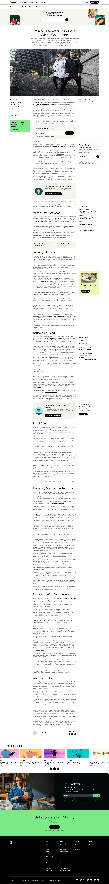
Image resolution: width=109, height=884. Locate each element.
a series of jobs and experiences (51, 600)
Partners (48, 849)
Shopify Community (65, 854)
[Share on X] (72, 734)
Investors (48, 847)
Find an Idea (17, 6)
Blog (11, 6)
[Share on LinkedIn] (75, 734)
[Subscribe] (66, 19)
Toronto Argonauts (40, 650)
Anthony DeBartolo (38, 221)
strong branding (56, 507)
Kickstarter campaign (59, 230)
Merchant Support (64, 844)
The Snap (38, 141)
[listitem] (54, 757)
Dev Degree (77, 849)
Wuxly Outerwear (37, 102)
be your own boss (57, 601)
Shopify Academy (64, 851)
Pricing (37, 2)
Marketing (31, 6)
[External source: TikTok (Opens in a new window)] (91, 880)
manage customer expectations (57, 316)
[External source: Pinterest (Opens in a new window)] (98, 880)
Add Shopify (83, 414)
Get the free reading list (53, 415)
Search (96, 6)
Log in (86, 2)
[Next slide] (58, 768)
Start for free (94, 2)
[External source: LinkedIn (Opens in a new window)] (95, 880)
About (47, 844)
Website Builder (64, 868)
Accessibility (49, 870)
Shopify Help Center (65, 847)
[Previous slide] (51, 768)
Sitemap (43, 880)
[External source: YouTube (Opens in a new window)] (84, 880)
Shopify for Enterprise (94, 847)
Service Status (49, 856)
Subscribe (96, 795)
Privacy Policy (91, 163)
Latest (36, 6)
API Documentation (79, 847)
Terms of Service (26, 880)
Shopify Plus (92, 844)
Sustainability (49, 866)
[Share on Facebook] (68, 734)
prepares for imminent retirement (45, 104)
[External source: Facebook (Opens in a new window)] (77, 880)
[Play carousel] (54, 768)
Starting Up (24, 6)
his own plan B (60, 154)
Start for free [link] (69, 133)
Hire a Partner (63, 849)
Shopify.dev (77, 844)
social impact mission (51, 392)
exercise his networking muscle (53, 338)
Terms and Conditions (85, 800)
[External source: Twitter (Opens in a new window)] (81, 880)
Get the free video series (53, 193)
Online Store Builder (65, 866)
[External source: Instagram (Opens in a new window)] (88, 880)
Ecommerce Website (65, 870)
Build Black (48, 868)
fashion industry (57, 218)
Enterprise (43, 2)
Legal (47, 854)
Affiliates (48, 851)
